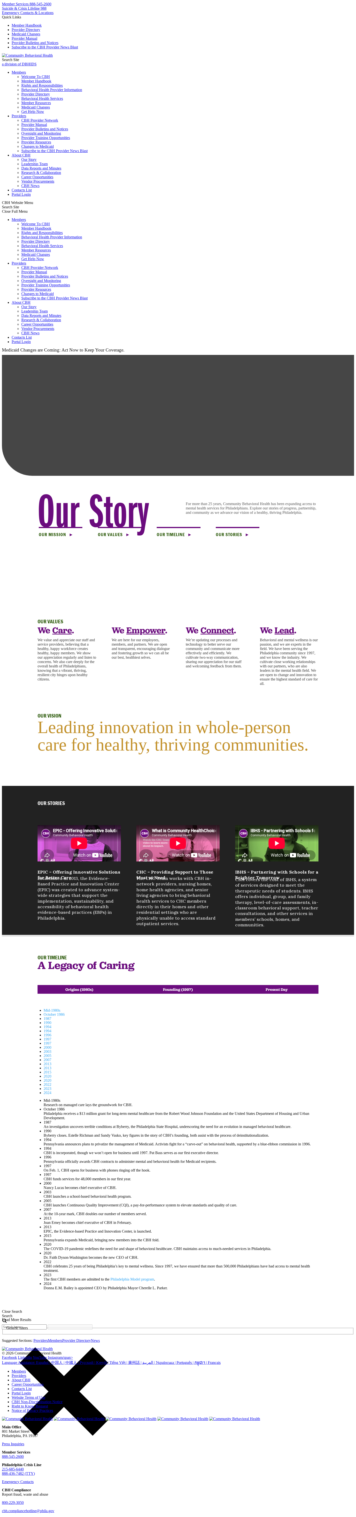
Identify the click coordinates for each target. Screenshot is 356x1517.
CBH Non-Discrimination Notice (37, 1402)
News (95, 1340)
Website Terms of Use (28, 1397)
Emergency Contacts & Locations (28, 13)
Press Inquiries (13, 1444)
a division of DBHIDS (19, 64)
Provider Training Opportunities (45, 138)
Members (19, 72)
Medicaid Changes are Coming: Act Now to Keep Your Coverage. (63, 349)
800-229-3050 (13, 1503)
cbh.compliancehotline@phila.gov (28, 1511)
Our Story (29, 159)
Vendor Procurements (37, 181)
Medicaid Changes (26, 34)
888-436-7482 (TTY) (18, 1473)
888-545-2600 (13, 1456)
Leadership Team (34, 164)
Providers (19, 116)
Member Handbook (27, 25)
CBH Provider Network (39, 120)
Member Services (26, 4)
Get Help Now (32, 111)
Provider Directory (26, 30)
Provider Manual (24, 38)
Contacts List (22, 190)
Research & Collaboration (41, 173)
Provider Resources (36, 142)
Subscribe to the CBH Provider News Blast (45, 47)
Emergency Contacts (18, 1482)
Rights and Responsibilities (42, 85)
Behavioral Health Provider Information (51, 90)
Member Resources (36, 103)
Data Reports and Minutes (41, 168)
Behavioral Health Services (42, 98)
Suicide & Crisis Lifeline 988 (24, 8)
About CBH (21, 155)
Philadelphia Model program (132, 1279)
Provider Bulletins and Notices (35, 43)
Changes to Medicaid (37, 146)
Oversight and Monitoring (41, 133)
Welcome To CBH (35, 77)
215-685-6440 (13, 1469)
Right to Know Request (30, 1406)
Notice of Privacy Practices (32, 1410)
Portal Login (21, 194)
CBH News (30, 186)
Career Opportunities (37, 177)
